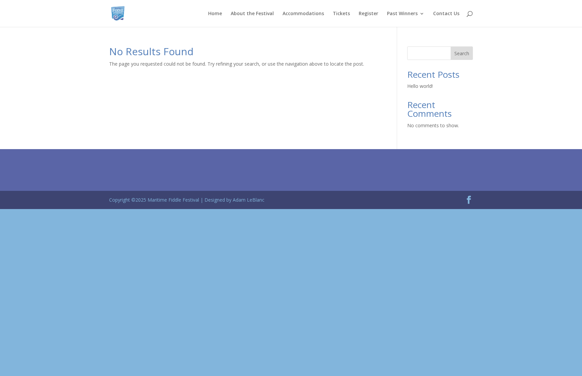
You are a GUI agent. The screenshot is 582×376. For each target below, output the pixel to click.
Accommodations (303, 13)
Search (461, 53)
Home (215, 13)
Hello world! (420, 86)
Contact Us (446, 13)
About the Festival (252, 13)
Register (368, 13)
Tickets (341, 13)
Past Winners (402, 13)
